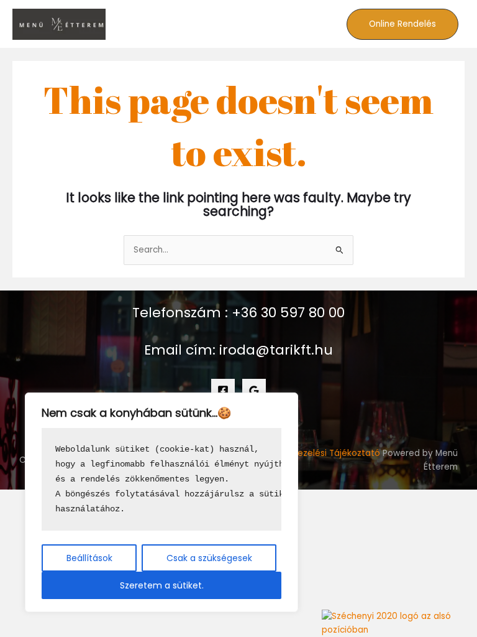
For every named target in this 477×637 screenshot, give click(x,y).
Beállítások (89, 558)
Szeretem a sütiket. (162, 585)
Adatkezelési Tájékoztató (326, 453)
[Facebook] (223, 390)
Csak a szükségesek (209, 558)
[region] (161, 502)
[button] (402, 24)
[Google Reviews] (254, 390)
